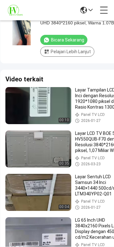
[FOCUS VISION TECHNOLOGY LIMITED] (19, 10)
